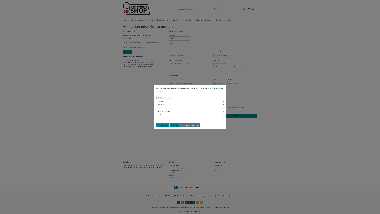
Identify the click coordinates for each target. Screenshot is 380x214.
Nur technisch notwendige (190, 125)
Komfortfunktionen (164, 108)
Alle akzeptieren (162, 125)
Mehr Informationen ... (217, 88)
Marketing (161, 104)
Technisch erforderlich (165, 98)
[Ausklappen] (223, 98)
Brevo (160, 114)
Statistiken (161, 101)
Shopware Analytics (164, 111)
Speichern (174, 125)
